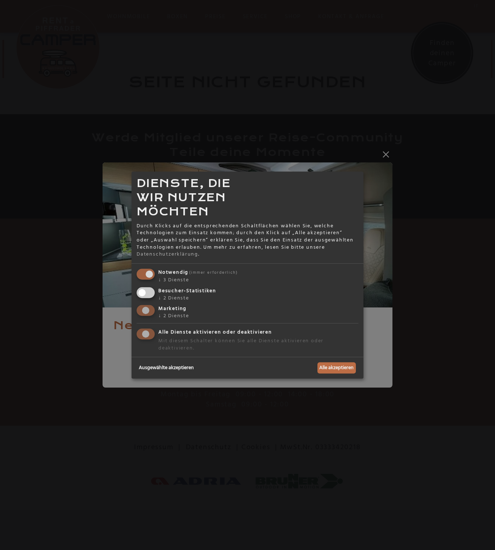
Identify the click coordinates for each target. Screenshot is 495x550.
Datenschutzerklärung (167, 254)
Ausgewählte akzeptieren (166, 367)
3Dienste (173, 280)
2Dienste (173, 298)
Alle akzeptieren (336, 367)
